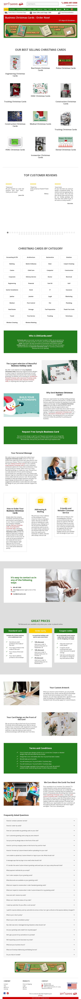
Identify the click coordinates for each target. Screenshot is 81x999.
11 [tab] (31, 232)
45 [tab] (55, 234)
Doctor (50, 277)
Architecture (31, 257)
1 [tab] (7, 232)
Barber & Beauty (31, 264)
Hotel (31, 290)
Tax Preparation (50, 309)
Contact (29, 9)
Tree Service (31, 316)
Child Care (31, 270)
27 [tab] (69, 232)
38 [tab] (38, 234)
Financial (31, 283)
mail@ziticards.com (71, 5)
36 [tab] (34, 234)
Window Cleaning (12, 322)
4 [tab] (15, 232)
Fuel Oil (50, 283)
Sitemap (6, 989)
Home (6, 9)
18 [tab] (48, 232)
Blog (45, 9)
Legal (50, 296)
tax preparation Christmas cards (12, 527)
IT (50, 290)
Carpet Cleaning (69, 264)
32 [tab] (24, 234)
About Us (39, 9)
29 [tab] (74, 232)
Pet (50, 303)
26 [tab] (67, 232)
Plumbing (69, 303)
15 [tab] (41, 232)
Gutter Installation (12, 290)
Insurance (69, 290)
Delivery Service (31, 277)
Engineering (12, 283)
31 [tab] (22, 234)
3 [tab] (12, 232)
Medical (12, 303)
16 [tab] (43, 232)
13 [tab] (36, 232)
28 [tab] (72, 232)
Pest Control (31, 303)
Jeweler (31, 296)
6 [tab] (19, 232)
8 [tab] (24, 232)
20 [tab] (53, 232)
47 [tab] (60, 234)
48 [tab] (62, 234)
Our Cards (12, 9)
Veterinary (69, 316)
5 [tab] (17, 232)
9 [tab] (26, 232)
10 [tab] (29, 232)
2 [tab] (10, 232)
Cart (67, 9)
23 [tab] (60, 232)
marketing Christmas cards (55, 795)
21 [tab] (55, 232)
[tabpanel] (15, 190)
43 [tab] (50, 234)
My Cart (25, 987)
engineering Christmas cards (13, 380)
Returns (25, 989)
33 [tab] (26, 234)
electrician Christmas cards (28, 378)
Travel (12, 316)
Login (59, 9)
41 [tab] (45, 234)
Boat (49, 264)
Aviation (69, 257)
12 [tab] (34, 232)
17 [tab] (45, 232)
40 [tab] (43, 234)
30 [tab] (19, 234)
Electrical (69, 277)
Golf (69, 283)
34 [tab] (29, 234)
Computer (50, 270)
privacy (40, 995)
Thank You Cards (69, 309)
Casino (12, 270)
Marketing (69, 296)
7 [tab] (22, 232)
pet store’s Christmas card (56, 413)
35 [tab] (31, 234)
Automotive (50, 257)
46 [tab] (57, 234)
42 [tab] (48, 234)
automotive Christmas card (64, 412)
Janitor (12, 296)
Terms (50, 9)
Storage (31, 309)
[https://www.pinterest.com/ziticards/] (72, 9)
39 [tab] (41, 234)
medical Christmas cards (18, 464)
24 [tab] (62, 232)
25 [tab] (64, 232)
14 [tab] (38, 232)
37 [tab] (36, 234)
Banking (12, 264)
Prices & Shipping (21, 9)
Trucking (50, 316)
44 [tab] (53, 234)
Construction (69, 270)
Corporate (12, 277)
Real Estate (12, 309)
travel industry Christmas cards (14, 465)
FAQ (34, 9)
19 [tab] (50, 232)
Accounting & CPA (12, 257)
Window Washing (31, 322)
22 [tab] (57, 232)
